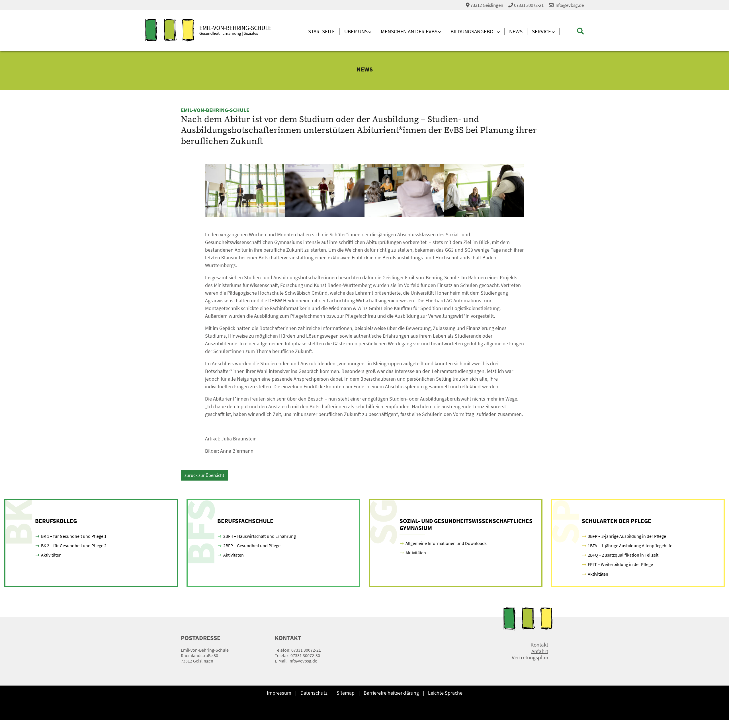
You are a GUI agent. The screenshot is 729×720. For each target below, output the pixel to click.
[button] (572, 31)
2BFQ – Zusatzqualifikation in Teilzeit (623, 555)
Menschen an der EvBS (409, 31)
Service (541, 31)
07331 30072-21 (529, 5)
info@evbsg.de (569, 5)
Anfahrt (539, 651)
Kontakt (539, 644)
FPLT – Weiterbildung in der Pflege (620, 564)
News (516, 31)
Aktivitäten (51, 555)
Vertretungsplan (530, 657)
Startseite (321, 31)
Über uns (356, 31)
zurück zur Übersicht (204, 475)
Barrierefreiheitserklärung (391, 693)
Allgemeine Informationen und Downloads (446, 543)
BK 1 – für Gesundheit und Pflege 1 (74, 536)
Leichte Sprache (445, 693)
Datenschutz (313, 693)
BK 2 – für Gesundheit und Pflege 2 (74, 545)
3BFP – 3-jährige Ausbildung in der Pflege (627, 536)
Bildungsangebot (473, 31)
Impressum (279, 693)
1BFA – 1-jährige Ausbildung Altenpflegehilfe (630, 545)
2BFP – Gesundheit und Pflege (251, 545)
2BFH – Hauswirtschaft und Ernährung (259, 536)
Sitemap (346, 693)
